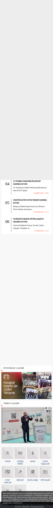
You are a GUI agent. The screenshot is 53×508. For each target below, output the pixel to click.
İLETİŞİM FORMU (20, 462)
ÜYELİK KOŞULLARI (45, 462)
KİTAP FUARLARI (7, 481)
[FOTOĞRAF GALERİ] (26, 385)
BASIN (32, 461)
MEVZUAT (20, 480)
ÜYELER (7, 461)
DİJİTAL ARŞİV (32, 480)
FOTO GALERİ (45, 480)
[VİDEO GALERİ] (26, 425)
